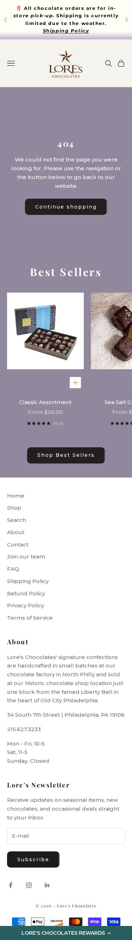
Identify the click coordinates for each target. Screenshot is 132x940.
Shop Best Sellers (65, 455)
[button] (66, 933)
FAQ (13, 568)
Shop (14, 507)
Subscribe (33, 859)
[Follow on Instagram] (28, 885)
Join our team (26, 556)
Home (15, 495)
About (15, 532)
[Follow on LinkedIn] (47, 885)
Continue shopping (65, 207)
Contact (18, 544)
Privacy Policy (25, 605)
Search (16, 520)
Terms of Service (30, 617)
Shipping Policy (28, 581)
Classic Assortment (45, 402)
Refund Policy (26, 593)
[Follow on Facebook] (10, 885)
